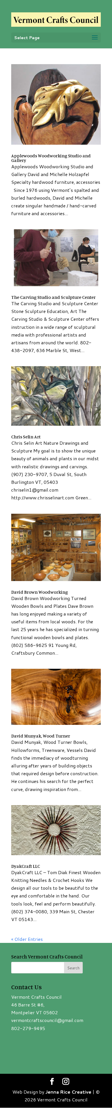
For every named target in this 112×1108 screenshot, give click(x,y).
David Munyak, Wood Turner (40, 736)
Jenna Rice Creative (68, 1091)
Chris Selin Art (25, 437)
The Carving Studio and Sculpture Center (53, 297)
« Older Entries (27, 939)
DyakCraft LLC (25, 866)
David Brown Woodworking (39, 592)
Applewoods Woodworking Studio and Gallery (51, 158)
